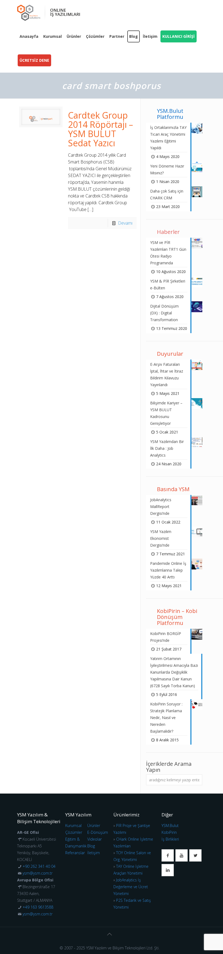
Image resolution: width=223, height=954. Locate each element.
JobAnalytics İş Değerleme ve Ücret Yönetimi (130, 886)
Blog (91, 845)
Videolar (94, 839)
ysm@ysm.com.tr (37, 873)
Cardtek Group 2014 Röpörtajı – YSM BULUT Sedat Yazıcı (100, 129)
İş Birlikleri (170, 839)
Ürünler (93, 825)
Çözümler (73, 832)
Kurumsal (73, 825)
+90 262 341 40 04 (39, 866)
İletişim (93, 852)
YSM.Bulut (170, 825)
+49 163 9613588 (38, 907)
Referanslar (75, 852)
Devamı (125, 223)
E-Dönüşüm (97, 832)
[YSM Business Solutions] (48, 12)
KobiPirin (169, 832)
